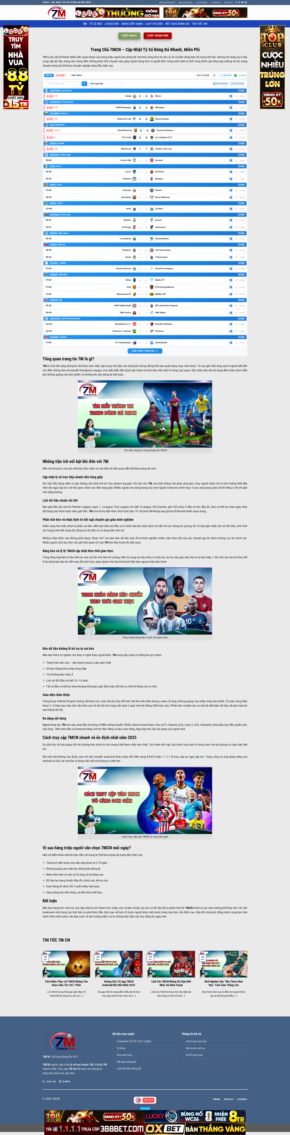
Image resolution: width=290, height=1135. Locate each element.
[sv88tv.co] (56, 12)
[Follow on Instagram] (239, 2)
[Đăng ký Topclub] (117, 12)
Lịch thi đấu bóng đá (129, 1068)
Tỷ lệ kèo (228, 2)
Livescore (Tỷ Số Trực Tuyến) (134, 1041)
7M (85, 23)
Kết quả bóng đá (167, 2)
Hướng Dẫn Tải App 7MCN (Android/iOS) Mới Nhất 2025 (119, 983)
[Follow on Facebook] (236, 2)
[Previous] (41, 978)
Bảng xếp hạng (185, 2)
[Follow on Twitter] (242, 2)
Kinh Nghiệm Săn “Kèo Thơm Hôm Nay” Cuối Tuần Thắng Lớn (224, 983)
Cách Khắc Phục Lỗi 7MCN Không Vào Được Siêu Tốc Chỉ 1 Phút (66, 983)
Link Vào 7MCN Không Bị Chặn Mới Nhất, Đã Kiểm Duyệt (171, 983)
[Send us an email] (246, 2)
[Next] (248, 978)
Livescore (215, 2)
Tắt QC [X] (145, 1108)
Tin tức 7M (199, 23)
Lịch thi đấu (201, 2)
